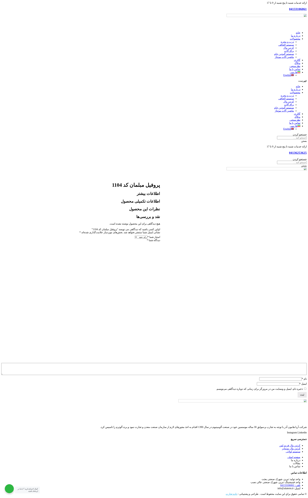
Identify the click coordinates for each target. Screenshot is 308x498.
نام (304, 378)
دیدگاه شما (153, 240)
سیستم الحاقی (286, 44)
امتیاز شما (153, 237)
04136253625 (298, 152)
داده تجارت (231, 494)
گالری (297, 60)
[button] (154, 80)
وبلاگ (297, 63)
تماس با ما (294, 69)
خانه (298, 32)
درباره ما (295, 35)
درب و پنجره (287, 41)
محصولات (295, 38)
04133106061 (298, 9)
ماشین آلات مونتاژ (284, 57)
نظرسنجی (295, 66)
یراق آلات (289, 51)
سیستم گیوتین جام (284, 54)
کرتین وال (288, 48)
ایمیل (303, 383)
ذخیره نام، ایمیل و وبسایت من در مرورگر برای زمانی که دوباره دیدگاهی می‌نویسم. (259, 388)
